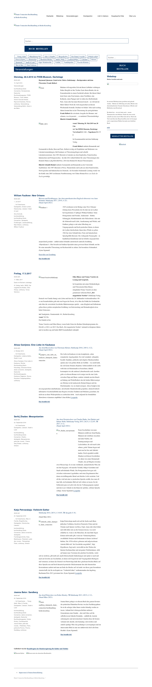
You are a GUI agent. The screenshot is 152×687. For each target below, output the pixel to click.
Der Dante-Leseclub (78, 56)
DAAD (26, 285)
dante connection (19, 370)
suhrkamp (17, 104)
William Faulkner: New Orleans (29, 195)
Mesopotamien (25, 439)
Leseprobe (74, 397)
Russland (17, 378)
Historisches (33, 59)
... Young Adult (21, 56)
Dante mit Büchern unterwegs (23, 282)
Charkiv (24, 437)
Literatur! (85, 59)
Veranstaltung (25, 104)
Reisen (94, 59)
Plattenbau (23, 626)
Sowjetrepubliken (25, 378)
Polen (15, 543)
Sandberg (17, 630)
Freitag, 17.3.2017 (22, 273)
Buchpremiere (26, 91)
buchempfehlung (19, 216)
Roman (28, 102)
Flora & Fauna (20, 59)
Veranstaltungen (72, 16)
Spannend (19, 62)
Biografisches (63, 56)
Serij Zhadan (18, 443)
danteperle (25, 220)
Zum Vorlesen (31, 65)
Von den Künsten (83, 62)
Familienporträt (23, 621)
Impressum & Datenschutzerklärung (30, 672)
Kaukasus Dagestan (20, 376)
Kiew (27, 537)
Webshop (59, 16)
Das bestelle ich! (44, 401)
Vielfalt (57, 62)
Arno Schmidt (18, 214)
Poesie (28, 441)
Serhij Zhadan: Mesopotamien (28, 416)
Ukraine (16, 446)
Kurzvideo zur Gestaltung (47, 254)
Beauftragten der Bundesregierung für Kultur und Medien (47, 648)
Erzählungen (17, 222)
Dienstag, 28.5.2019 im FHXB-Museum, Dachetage (38, 76)
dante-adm (17, 80)
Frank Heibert (24, 97)
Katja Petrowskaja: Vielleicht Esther (31, 509)
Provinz (27, 628)
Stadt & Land (30, 62)
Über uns (132, 16)
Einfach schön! (93, 56)
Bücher (23, 363)
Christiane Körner (26, 367)
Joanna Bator (18, 623)
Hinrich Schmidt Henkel (21, 100)
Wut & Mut (19, 65)
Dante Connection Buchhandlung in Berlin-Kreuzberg (29, 678)
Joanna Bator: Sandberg (26, 592)
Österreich (25, 539)
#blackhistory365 (35, 56)
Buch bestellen (38, 48)
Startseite (49, 16)
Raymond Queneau (19, 102)
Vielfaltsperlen (68, 62)
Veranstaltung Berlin (20, 106)
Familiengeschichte (20, 537)
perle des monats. (19, 441)
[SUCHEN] (136, 57)
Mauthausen (17, 539)
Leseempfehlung (27, 222)
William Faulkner (19, 227)
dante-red (17, 420)
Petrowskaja (26, 541)
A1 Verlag (17, 285)
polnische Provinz (19, 628)
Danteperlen (87, 16)
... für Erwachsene (19, 204)
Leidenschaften (73, 59)
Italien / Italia (60, 59)
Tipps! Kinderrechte (44, 62)
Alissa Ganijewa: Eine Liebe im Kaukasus (34, 344)
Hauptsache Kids (117, 16)
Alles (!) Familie (49, 56)
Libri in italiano (103, 16)
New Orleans (18, 225)
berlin (22, 285)
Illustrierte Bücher (46, 59)
